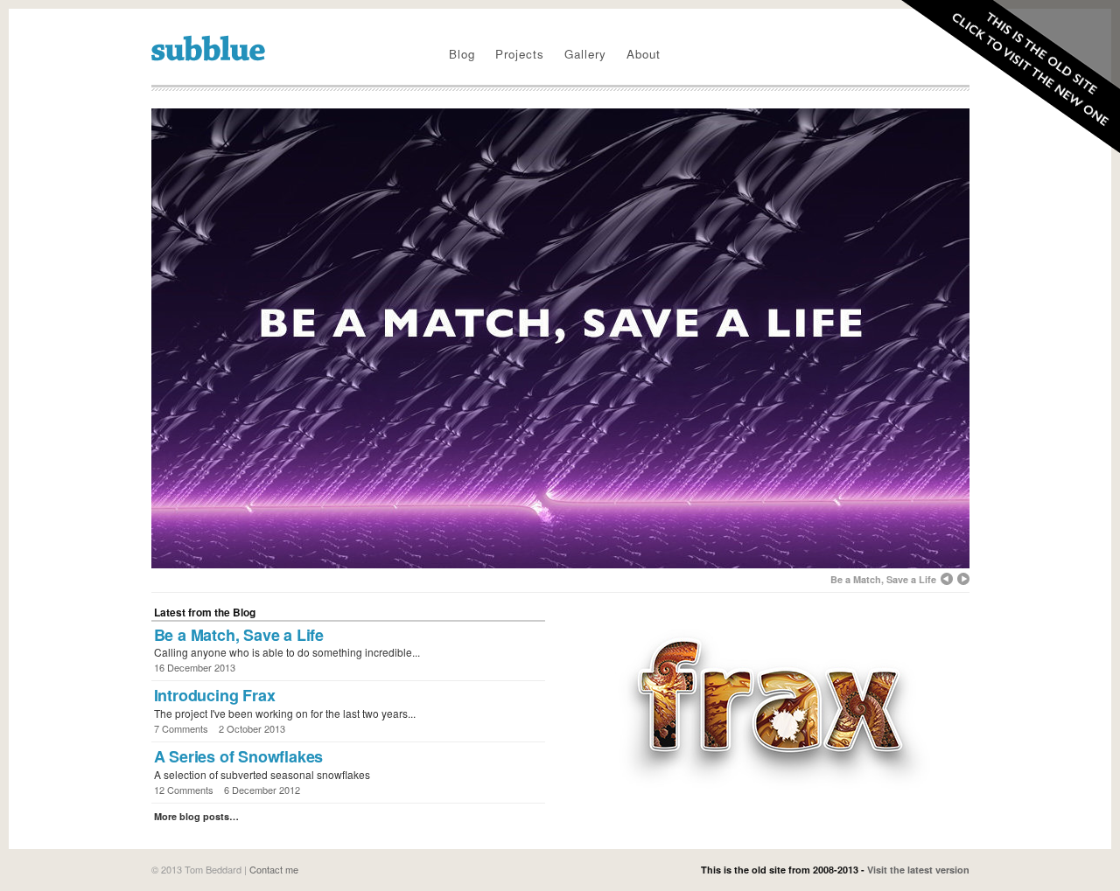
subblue (208, 48)
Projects (519, 53)
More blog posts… (196, 816)
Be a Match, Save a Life (239, 634)
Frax (769, 706)
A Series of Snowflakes (239, 756)
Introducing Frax (215, 695)
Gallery (585, 53)
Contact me (273, 869)
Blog (462, 53)
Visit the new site (1003, 80)
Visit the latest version (918, 869)
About (643, 53)
